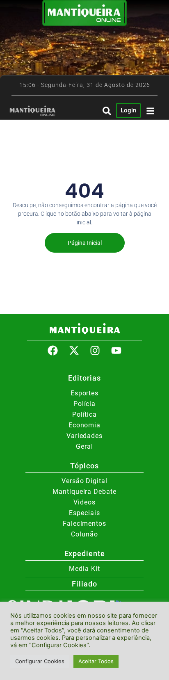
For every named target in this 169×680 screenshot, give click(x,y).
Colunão (84, 534)
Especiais (84, 513)
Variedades (84, 436)
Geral (84, 446)
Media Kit (84, 569)
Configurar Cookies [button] (39, 661)
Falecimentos (84, 523)
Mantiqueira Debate (84, 491)
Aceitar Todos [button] (96, 661)
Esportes (84, 393)
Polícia (84, 404)
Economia (84, 425)
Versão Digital (84, 481)
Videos (84, 502)
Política (84, 414)
